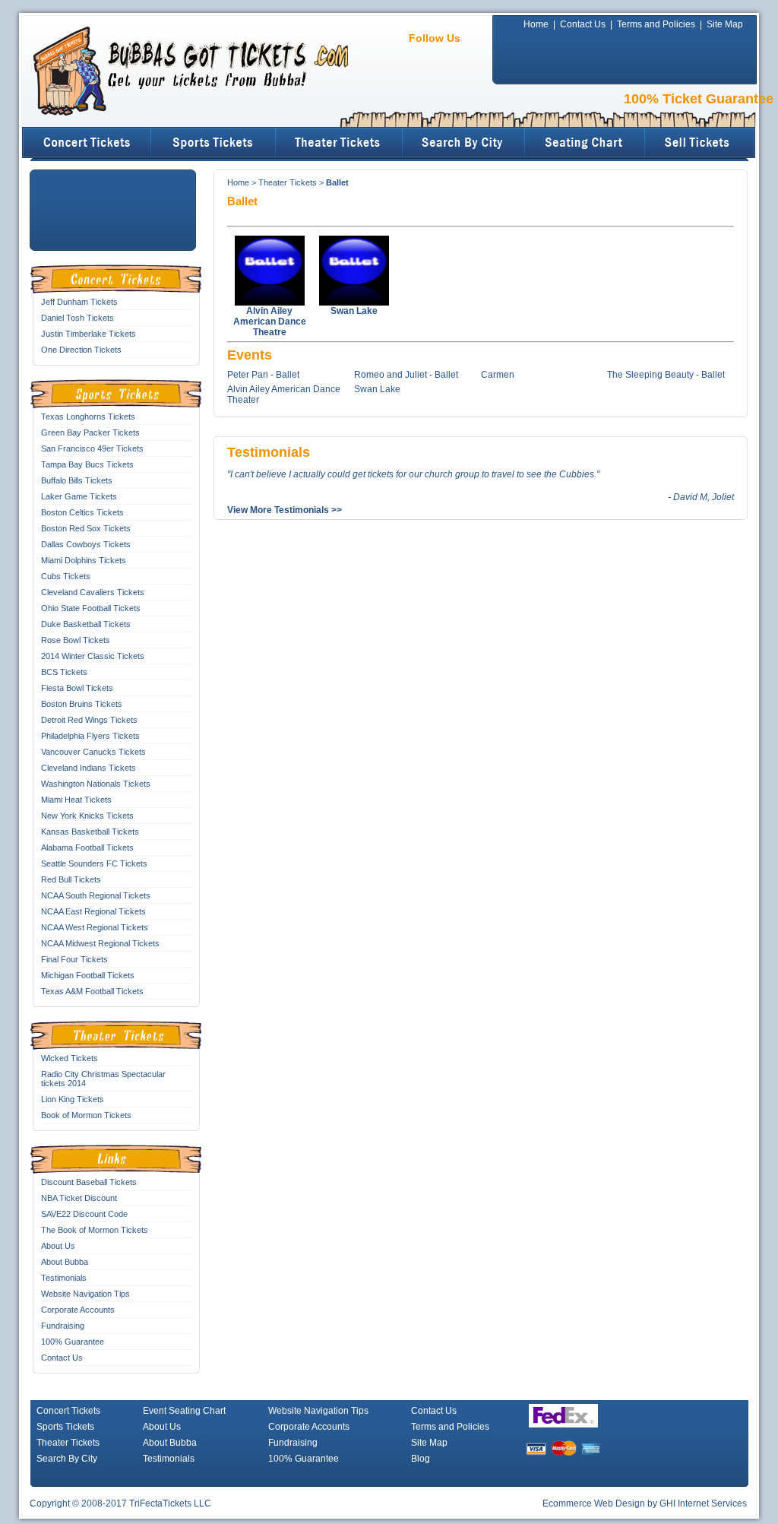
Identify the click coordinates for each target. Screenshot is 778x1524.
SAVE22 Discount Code (84, 1213)
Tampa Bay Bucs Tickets (87, 464)
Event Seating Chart (184, 1410)
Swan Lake (377, 389)
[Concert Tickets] (86, 142)
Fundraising (62, 1325)
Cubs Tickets (65, 576)
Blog (420, 1458)
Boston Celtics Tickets (82, 512)
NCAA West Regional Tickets (94, 927)
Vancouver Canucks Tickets (93, 751)
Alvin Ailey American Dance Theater (283, 394)
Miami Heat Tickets (76, 799)
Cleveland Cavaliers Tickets (92, 592)
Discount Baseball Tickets (89, 1182)
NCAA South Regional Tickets (95, 895)
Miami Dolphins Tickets (83, 560)
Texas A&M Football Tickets (92, 991)
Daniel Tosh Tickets (77, 317)
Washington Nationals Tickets (95, 783)
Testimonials (64, 1277)
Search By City (66, 1458)
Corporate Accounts (78, 1309)
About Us (58, 1245)
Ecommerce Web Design (593, 1503)
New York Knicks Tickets (87, 815)
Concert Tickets (68, 1410)
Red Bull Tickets (71, 879)
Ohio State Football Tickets (91, 608)
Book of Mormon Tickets (86, 1115)
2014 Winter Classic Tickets (92, 656)
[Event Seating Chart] (585, 142)
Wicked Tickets (69, 1058)
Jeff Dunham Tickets (79, 301)
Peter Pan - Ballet (263, 374)
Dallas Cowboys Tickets (86, 544)
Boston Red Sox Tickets (86, 528)
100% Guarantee (72, 1341)
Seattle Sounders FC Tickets (94, 863)
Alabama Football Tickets (87, 847)
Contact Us (583, 24)
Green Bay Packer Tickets (90, 432)
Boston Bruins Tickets (81, 703)
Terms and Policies (656, 24)
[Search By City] (464, 142)
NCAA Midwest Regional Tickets (100, 943)
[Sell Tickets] (701, 142)
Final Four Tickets (74, 959)
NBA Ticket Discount (79, 1197)
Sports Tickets (65, 1426)
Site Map (725, 24)
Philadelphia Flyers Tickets (90, 735)
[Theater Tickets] (340, 142)
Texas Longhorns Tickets (88, 416)
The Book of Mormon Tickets (94, 1229)
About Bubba (64, 1261)
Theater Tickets (287, 182)
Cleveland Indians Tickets (88, 767)
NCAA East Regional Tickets (93, 911)
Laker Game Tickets (79, 496)
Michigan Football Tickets (87, 975)
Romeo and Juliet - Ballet (406, 374)
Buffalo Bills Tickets (76, 480)
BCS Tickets (64, 671)
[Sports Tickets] (214, 142)
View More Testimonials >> (284, 510)
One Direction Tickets (81, 349)
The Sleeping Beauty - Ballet (666, 374)
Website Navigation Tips (85, 1293)
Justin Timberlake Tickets (88, 333)
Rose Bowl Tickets (75, 640)
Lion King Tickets (72, 1099)
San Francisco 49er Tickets (92, 448)
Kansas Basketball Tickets (90, 831)
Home (536, 24)
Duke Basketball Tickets (86, 624)
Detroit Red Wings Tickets (89, 719)
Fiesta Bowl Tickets (77, 687)
